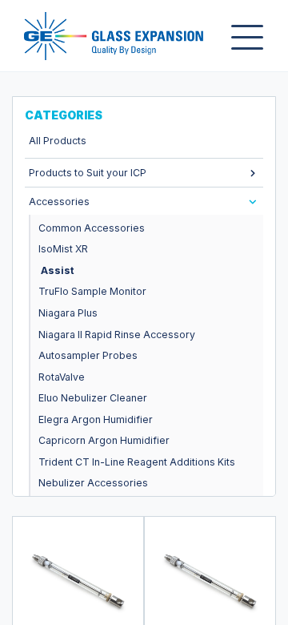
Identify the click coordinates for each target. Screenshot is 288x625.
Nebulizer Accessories (93, 483)
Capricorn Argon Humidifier (104, 440)
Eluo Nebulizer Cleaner (92, 398)
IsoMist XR (63, 249)
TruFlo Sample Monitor (92, 291)
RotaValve (61, 377)
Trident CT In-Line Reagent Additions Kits (136, 462)
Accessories (59, 202)
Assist (57, 270)
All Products (57, 141)
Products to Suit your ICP (87, 173)
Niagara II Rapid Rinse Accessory (116, 335)
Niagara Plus (68, 313)
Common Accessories (91, 228)
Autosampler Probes (88, 355)
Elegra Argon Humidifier (95, 419)
